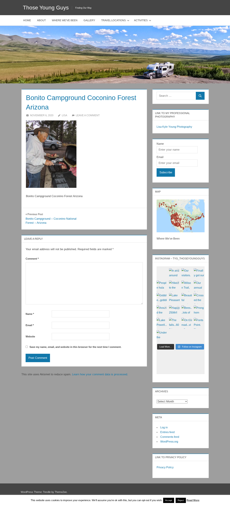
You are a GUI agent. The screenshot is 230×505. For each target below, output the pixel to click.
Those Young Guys (46, 8)
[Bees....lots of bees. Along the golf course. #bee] (187, 311)
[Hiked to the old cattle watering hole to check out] (174, 286)
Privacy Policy (165, 467)
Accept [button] (168, 500)
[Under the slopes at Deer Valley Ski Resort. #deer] (162, 335)
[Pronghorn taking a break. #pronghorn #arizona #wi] (199, 311)
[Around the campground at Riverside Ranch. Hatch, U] (162, 311)
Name (30, 313)
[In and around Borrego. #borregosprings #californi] (174, 273)
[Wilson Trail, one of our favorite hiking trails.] (187, 286)
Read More (193, 500)
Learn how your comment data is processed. (100, 374)
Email (30, 325)
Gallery (89, 20)
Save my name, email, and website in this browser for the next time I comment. (75, 346)
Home (27, 20)
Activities (141, 20)
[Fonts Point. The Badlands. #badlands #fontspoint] (199, 323)
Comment (32, 258)
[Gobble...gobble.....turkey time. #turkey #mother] (162, 298)
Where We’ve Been (64, 20)
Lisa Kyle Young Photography (174, 126)
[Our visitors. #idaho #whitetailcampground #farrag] (187, 273)
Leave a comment (88, 115)
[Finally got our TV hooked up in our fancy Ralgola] (199, 273)
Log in (164, 427)
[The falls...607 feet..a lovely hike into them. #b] (174, 323)
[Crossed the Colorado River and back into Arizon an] (199, 298)
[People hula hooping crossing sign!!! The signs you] (162, 286)
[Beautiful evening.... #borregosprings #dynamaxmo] (187, 298)
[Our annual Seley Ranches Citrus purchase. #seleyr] (199, 286)
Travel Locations (113, 20)
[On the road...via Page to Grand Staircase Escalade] (187, 323)
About (41, 20)
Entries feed (167, 432)
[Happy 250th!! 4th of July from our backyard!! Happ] (174, 311)
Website (30, 336)
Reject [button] (181, 500)
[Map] (181, 215)
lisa (64, 115)
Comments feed (169, 436)
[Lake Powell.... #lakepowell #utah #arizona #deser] (162, 323)
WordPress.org (169, 441)
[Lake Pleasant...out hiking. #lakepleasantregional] (174, 298)
